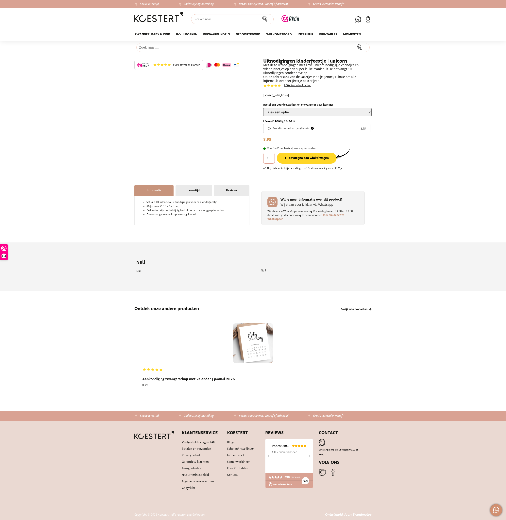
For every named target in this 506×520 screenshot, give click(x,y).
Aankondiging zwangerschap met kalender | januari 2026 (188, 379)
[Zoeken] (266, 19)
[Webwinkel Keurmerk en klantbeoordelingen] (290, 19)
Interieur (305, 34)
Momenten (352, 34)
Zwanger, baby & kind (152, 34)
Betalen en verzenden (196, 449)
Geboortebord (248, 34)
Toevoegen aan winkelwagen (308, 158)
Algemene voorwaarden (198, 481)
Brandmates (362, 514)
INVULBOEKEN (186, 34)
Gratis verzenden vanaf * (329, 4)
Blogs (230, 442)
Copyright (188, 488)
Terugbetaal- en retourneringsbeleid (195, 471)
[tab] (154, 190)
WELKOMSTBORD (279, 34)
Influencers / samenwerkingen (238, 458)
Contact (232, 475)
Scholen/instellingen (241, 449)
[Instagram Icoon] (322, 472)
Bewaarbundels (216, 34)
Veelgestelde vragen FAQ (198, 442)
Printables (328, 34)
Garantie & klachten (195, 462)
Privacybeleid (191, 455)
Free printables (237, 468)
